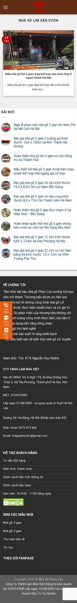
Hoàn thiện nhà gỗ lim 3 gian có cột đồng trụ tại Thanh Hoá (43, 158)
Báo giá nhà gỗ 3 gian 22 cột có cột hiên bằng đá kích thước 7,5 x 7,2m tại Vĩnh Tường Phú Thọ (42, 254)
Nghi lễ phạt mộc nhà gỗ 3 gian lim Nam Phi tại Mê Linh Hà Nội (44, 127)
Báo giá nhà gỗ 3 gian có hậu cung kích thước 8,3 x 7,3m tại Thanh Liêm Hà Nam (43, 198)
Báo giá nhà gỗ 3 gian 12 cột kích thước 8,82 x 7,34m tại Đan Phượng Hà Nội (42, 239)
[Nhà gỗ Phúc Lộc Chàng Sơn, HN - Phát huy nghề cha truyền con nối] (38, 7)
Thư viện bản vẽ (14, 539)
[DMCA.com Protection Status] (13, 502)
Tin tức (8, 547)
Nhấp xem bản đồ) (54, 418)
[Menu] (5, 7)
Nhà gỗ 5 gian (12, 531)
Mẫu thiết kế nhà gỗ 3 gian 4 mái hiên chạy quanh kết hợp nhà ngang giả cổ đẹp (44, 171)
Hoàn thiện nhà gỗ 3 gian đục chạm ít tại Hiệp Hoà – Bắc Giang (42, 212)
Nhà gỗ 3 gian (12, 523)
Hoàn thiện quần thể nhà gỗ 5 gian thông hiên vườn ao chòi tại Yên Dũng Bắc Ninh (42, 225)
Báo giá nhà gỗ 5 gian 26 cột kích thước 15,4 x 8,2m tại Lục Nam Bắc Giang (42, 185)
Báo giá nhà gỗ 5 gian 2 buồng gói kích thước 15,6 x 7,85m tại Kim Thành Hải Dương (41, 142)
